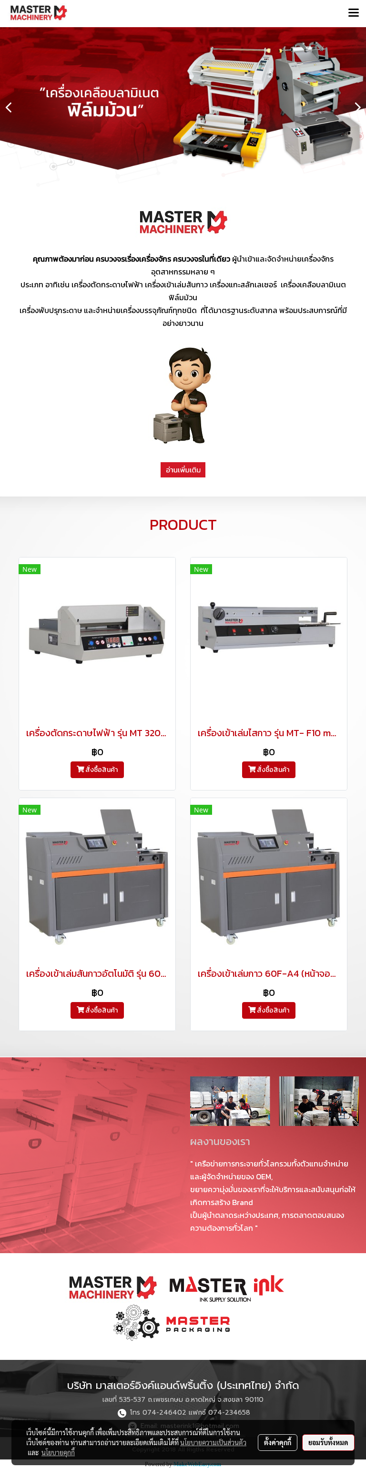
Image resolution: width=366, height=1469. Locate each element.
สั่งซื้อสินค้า (101, 770)
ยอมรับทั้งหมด (328, 1442)
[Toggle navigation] (353, 13)
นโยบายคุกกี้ (58, 1452)
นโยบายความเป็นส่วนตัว (213, 1442)
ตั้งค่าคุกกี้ (277, 1442)
